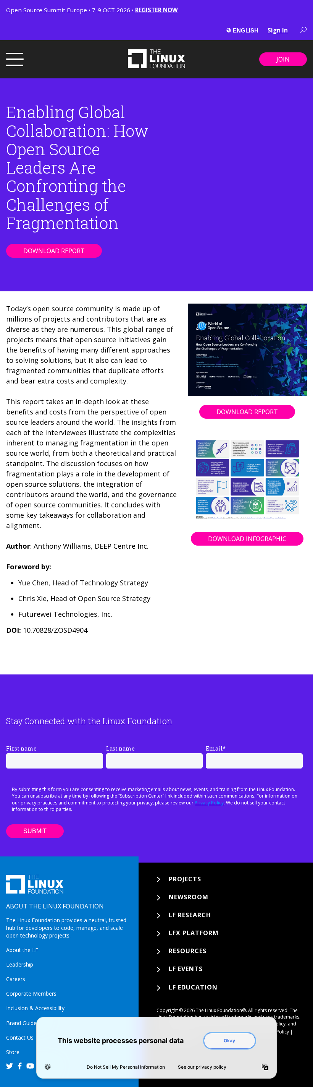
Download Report (54, 251)
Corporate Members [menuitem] (31, 993)
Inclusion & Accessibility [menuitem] (35, 1008)
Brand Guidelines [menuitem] (27, 1023)
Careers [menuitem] (15, 979)
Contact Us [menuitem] (20, 1037)
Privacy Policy (209, 802)
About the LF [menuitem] (22, 950)
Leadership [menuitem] (19, 964)
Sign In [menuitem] (278, 30)
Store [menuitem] (12, 1052)
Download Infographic (247, 539)
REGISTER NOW (156, 10)
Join (283, 59)
